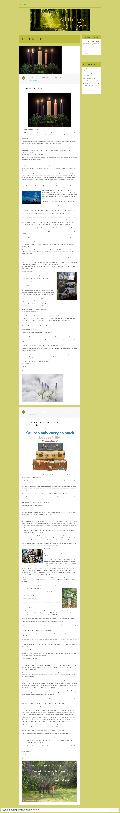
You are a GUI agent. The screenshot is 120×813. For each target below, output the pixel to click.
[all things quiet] (60, 21)
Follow (85, 52)
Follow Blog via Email (90, 37)
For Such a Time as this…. (88, 69)
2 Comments (69, 412)
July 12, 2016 (44, 412)
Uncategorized (57, 412)
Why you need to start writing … (90, 73)
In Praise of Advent (32, 88)
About (25, 4)
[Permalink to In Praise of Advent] (49, 60)
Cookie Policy (27, 810)
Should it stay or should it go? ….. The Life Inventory (44, 423)
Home (21, 4)
